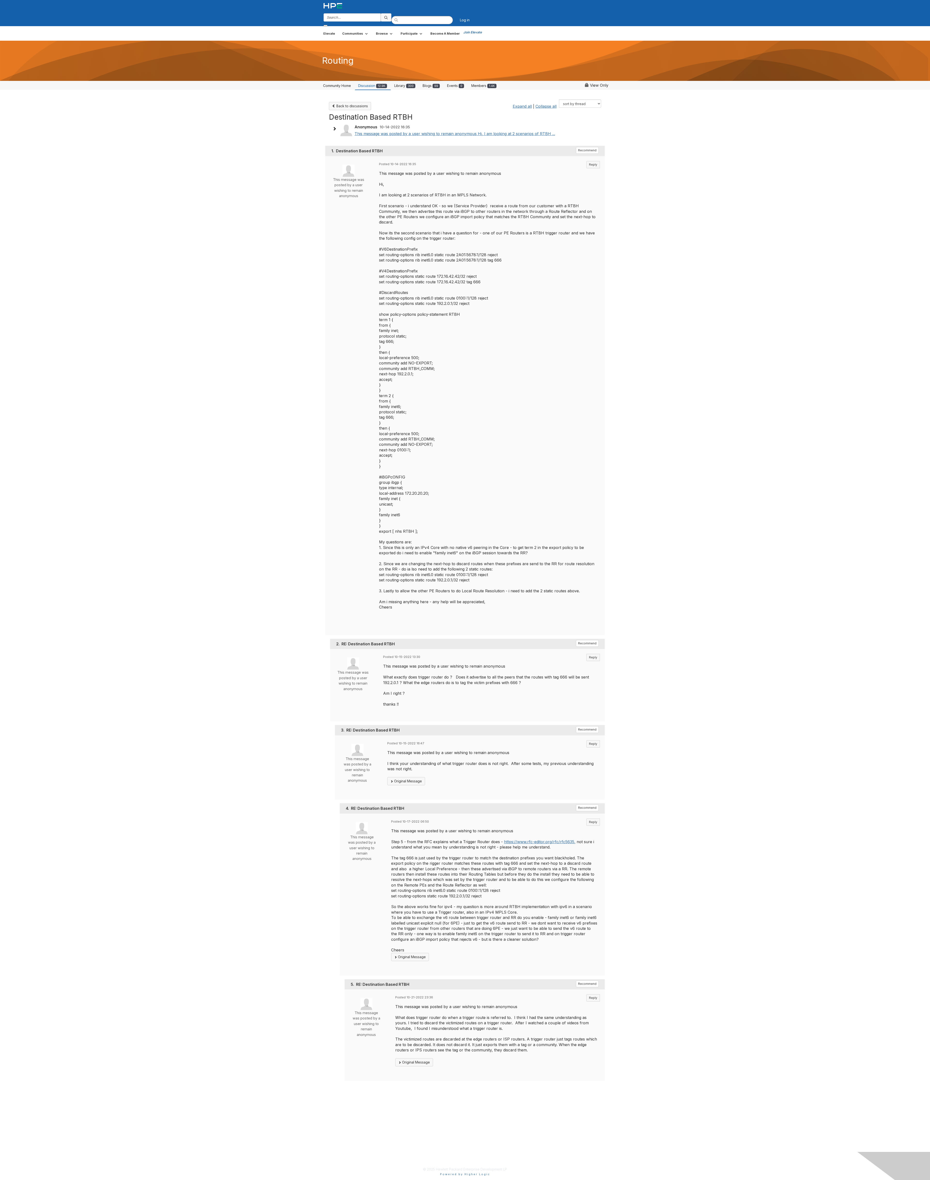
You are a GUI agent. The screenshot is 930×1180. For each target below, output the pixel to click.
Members (483, 86)
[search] (386, 17)
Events (454, 86)
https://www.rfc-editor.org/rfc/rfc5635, (539, 841)
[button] (355, 33)
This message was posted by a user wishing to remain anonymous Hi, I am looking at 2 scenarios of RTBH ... (455, 133)
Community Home (337, 86)
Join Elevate (472, 32)
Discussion (371, 86)
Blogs (430, 86)
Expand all (522, 106)
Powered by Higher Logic (465, 1174)
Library (404, 86)
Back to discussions (351, 106)
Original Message (407, 781)
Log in (465, 20)
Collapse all (546, 106)
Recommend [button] (587, 150)
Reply (593, 164)
